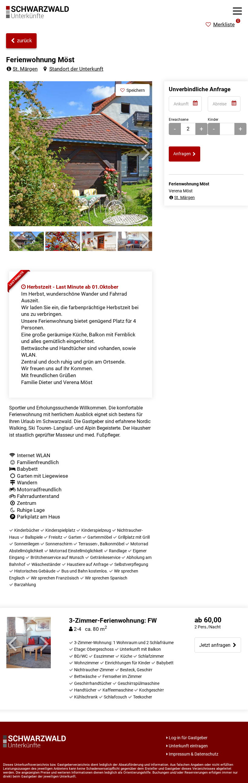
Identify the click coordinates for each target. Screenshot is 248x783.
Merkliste (226, 24)
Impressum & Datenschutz (193, 754)
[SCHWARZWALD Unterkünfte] (39, 16)
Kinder (213, 119)
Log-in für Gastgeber (188, 737)
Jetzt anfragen (216, 645)
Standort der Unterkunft (76, 69)
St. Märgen (25, 69)
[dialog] (185, 103)
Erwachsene (178, 119)
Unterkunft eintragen (188, 745)
